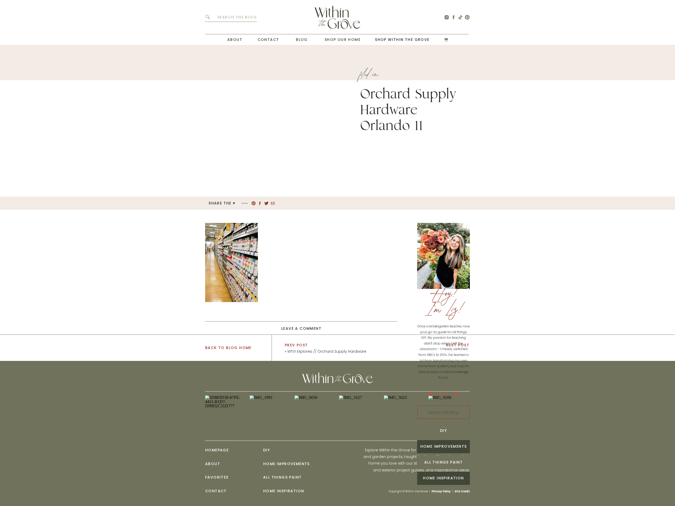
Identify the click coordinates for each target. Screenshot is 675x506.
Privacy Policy (441, 491)
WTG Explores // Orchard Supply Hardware (326, 351)
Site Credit (462, 491)
